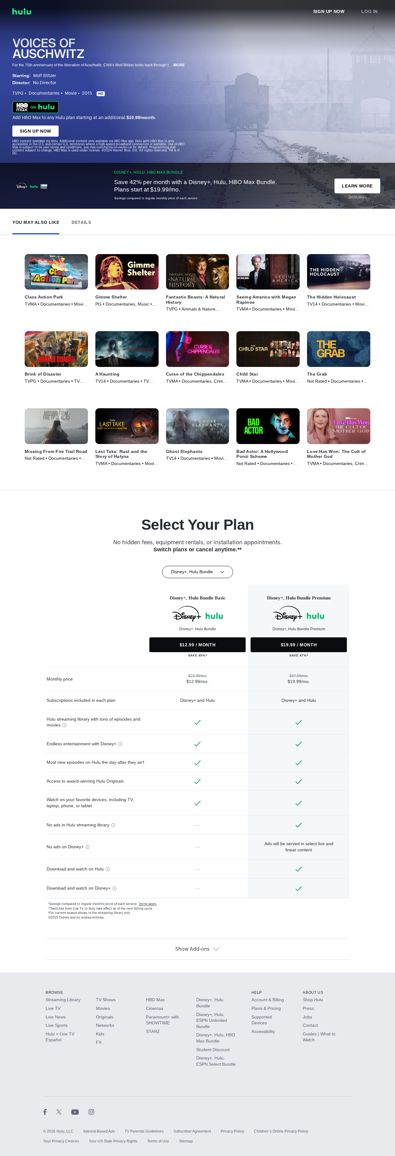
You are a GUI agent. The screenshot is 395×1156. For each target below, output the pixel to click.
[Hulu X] (63, 1111)
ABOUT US (313, 992)
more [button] (179, 65)
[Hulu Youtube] (80, 1111)
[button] (35, 221)
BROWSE (54, 992)
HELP (257, 992)
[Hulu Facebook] (49, 1111)
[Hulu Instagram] (91, 1111)
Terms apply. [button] (148, 904)
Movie (71, 93)
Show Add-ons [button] (192, 949)
